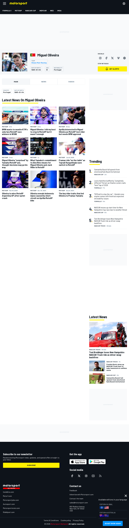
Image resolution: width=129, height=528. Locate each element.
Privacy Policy (78, 520)
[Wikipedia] (118, 58)
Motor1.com (7, 496)
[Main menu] (5, 4)
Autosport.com (9, 504)
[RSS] (100, 475)
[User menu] (123, 3)
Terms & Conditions (51, 520)
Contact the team (76, 498)
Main (16, 82)
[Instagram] (100, 58)
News (43, 82)
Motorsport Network (59, 524)
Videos (71, 82)
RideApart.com (8, 512)
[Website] (124, 58)
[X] (112, 58)
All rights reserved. (77, 524)
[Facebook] (106, 58)
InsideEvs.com (8, 492)
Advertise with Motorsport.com (81, 494)
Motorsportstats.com (11, 508)
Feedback (73, 490)
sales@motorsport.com (79, 502)
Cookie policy (66, 520)
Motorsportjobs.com (11, 500)
